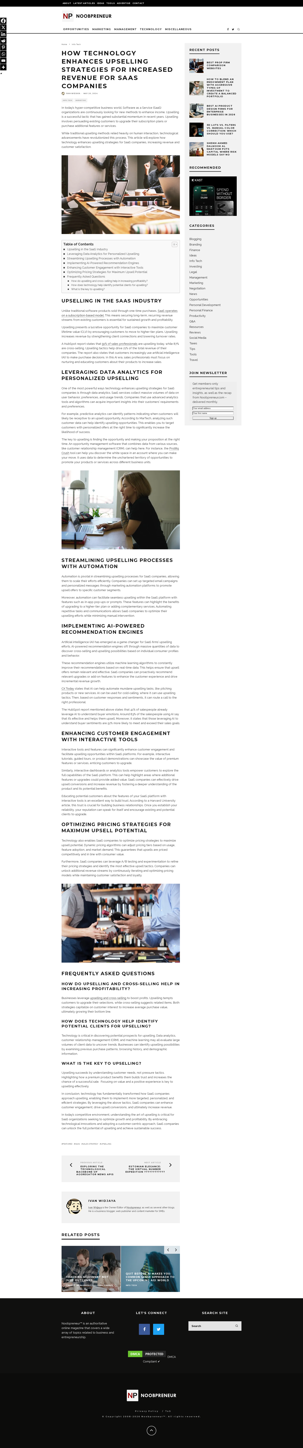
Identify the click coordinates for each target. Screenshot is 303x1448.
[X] (3, 27)
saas (77, 1144)
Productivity (197, 315)
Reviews (195, 332)
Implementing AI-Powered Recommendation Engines (103, 263)
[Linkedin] (3, 34)
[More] (3, 67)
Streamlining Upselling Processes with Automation (101, 258)
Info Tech (67, 100)
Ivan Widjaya (73, 93)
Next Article (152, 1163)
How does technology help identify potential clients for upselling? (109, 285)
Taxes (193, 343)
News (193, 294)
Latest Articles (84, 3)
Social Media (197, 337)
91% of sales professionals (119, 343)
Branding (195, 244)
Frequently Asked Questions (86, 276)
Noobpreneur (134, 1207)
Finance (194, 250)
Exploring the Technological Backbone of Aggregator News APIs (95, 1170)
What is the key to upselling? (88, 289)
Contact (138, 3)
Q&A (192, 321)
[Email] (3, 60)
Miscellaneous (178, 29)
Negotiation (197, 288)
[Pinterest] (3, 47)
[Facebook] (3, 21)
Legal (193, 272)
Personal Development (205, 305)
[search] (236, 1326)
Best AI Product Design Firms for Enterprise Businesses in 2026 (221, 110)
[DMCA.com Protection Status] (147, 1357)
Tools (110, 3)
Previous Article (91, 1163)
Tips (192, 348)
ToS (168, 1411)
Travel (193, 360)
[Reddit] (3, 40)
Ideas (100, 3)
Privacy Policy (147, 1411)
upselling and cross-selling (108, 998)
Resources (196, 327)
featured (67, 1144)
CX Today (68, 688)
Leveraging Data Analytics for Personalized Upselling (103, 253)
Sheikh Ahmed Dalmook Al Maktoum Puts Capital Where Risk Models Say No (222, 149)
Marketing (101, 29)
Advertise (123, 3)
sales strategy (90, 1144)
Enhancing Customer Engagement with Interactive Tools (105, 267)
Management (125, 29)
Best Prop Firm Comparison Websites (218, 65)
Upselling (106, 1144)
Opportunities (76, 29)
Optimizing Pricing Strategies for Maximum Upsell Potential (107, 272)
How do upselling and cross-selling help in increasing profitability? (109, 280)
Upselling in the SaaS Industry (87, 249)
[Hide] (1, 73)
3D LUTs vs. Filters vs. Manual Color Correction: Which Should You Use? (221, 129)
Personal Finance (201, 310)
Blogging (195, 239)
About (67, 3)
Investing (195, 266)
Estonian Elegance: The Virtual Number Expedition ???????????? (145, 1169)
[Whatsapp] (3, 54)
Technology (151, 29)
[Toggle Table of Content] (173, 244)
